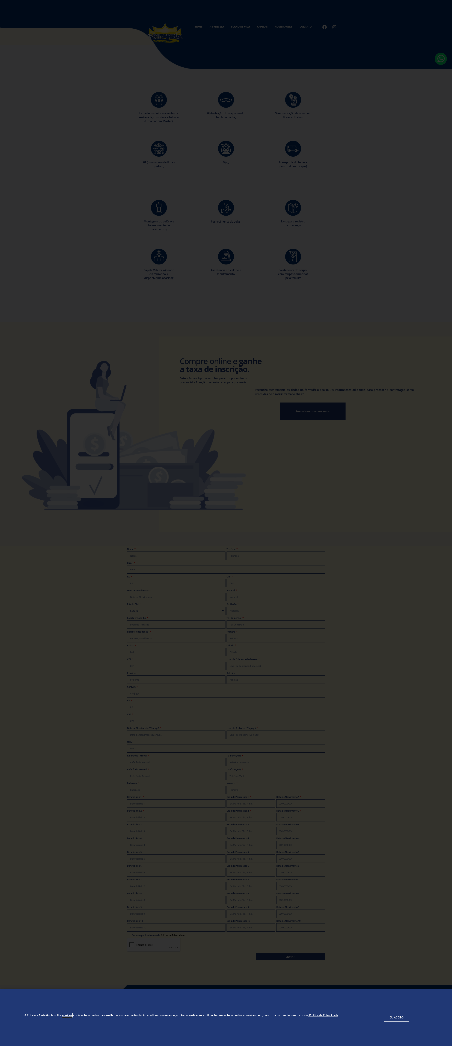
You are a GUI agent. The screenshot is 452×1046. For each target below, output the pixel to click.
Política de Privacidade (323, 1015)
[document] (226, 523)
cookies (67, 1015)
